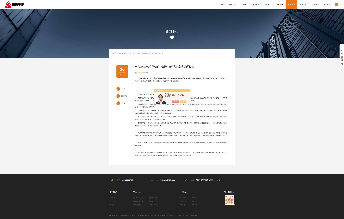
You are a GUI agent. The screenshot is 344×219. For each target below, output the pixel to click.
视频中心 (268, 4)
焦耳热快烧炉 (153, 198)
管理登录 (185, 215)
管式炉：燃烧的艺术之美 (122, 103)
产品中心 (244, 4)
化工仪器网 (177, 215)
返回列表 (124, 96)
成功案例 (256, 4)
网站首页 (118, 53)
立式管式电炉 (153, 205)
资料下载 (279, 4)
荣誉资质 (112, 205)
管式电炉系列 (137, 205)
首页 (222, 4)
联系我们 (315, 4)
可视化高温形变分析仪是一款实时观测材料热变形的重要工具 (122, 89)
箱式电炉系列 (153, 201)
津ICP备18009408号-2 (158, 215)
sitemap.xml (193, 215)
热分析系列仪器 (138, 198)
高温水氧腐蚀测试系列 (140, 201)
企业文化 (112, 201)
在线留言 (327, 4)
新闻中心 (291, 4)
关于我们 (232, 4)
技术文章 (303, 4)
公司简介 (112, 198)
